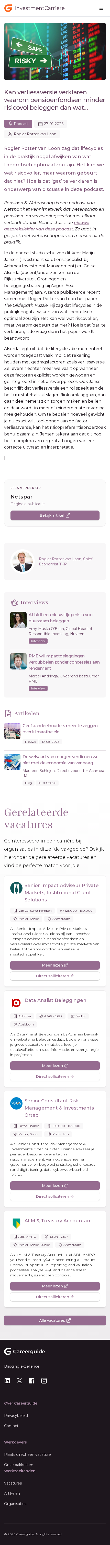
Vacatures (13, 1483)
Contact (11, 1426)
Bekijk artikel (52, 515)
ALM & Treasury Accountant (58, 1221)
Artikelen (12, 1493)
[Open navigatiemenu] (101, 8)
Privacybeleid (16, 1415)
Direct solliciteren (52, 976)
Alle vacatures (52, 1320)
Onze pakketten (18, 1464)
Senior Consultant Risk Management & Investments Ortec (59, 1108)
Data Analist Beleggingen (55, 1000)
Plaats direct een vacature (27, 1454)
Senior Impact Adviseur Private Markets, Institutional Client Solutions (62, 893)
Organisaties (15, 1503)
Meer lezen (52, 965)
